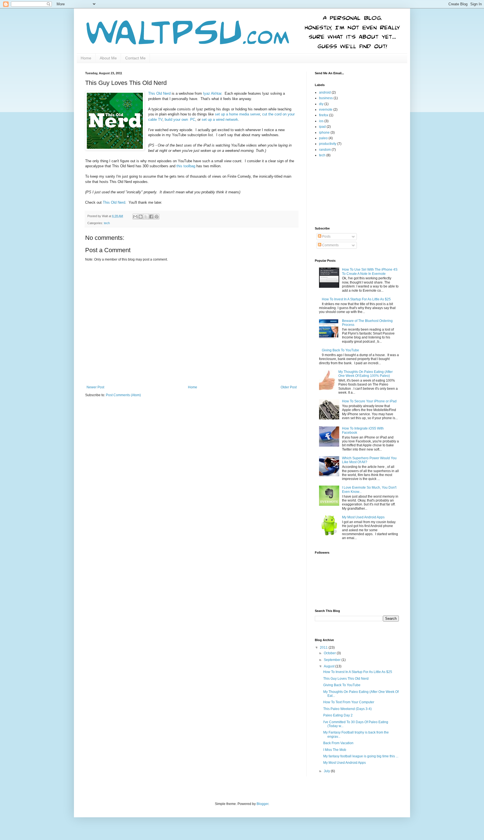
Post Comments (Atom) (123, 395)
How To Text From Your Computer (348, 702)
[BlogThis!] (140, 216)
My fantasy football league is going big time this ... (360, 756)
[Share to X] (146, 216)
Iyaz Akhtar (212, 93)
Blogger (262, 804)
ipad (322, 127)
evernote (325, 110)
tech (107, 223)
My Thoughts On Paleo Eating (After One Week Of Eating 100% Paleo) (365, 374)
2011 (324, 647)
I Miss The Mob (334, 750)
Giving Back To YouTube (340, 350)
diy (321, 104)
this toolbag (185, 166)
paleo (323, 138)
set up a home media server (237, 114)
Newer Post (95, 387)
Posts (326, 236)
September (332, 660)
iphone (324, 132)
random (325, 150)
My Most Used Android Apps (363, 517)
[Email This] (135, 216)
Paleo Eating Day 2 (338, 715)
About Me (108, 58)
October (330, 653)
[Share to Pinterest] (156, 216)
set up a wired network (220, 119)
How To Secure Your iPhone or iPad (369, 401)
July (327, 771)
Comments (330, 245)
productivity (327, 144)
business (326, 98)
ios (321, 121)
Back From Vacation (338, 743)
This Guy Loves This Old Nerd (346, 679)
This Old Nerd (159, 93)
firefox (323, 115)
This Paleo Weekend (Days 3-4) (347, 709)
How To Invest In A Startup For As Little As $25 (356, 299)
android (325, 92)
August (329, 666)
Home (86, 58)
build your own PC (180, 119)
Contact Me (135, 58)
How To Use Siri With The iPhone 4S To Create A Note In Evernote (369, 271)
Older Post (289, 387)
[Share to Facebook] (151, 216)
